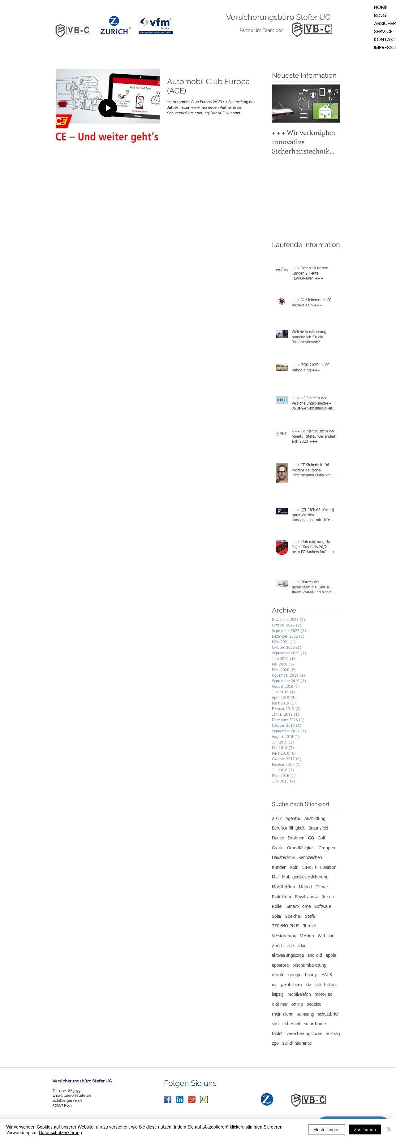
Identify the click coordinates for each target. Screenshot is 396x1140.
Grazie (277, 848)
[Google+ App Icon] (192, 1099)
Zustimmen (365, 1129)
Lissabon (328, 867)
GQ (311, 838)
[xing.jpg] (204, 1099)
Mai (275, 877)
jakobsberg (291, 985)
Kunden (279, 867)
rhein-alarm (283, 1014)
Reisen (327, 897)
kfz (308, 985)
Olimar (322, 887)
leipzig (278, 994)
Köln (294, 867)
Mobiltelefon (283, 887)
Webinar (326, 936)
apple (331, 955)
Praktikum (281, 897)
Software (322, 906)
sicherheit (291, 1024)
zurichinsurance (297, 1043)
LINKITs (309, 867)
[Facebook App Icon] (167, 1099)
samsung (305, 1014)
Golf (321, 838)
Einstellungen (326, 1129)
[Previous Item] (282, 103)
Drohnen (296, 838)
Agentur (293, 819)
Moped (305, 887)
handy (311, 975)
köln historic (326, 985)
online (297, 1004)
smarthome (315, 1024)
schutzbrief (328, 1014)
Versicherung (284, 936)
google (294, 975)
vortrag (333, 1034)
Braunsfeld (318, 828)
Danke (278, 838)
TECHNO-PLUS (285, 926)
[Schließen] (388, 1129)
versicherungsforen (304, 1034)
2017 (277, 819)
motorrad (324, 994)
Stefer (310, 916)
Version (307, 936)
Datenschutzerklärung (60, 1132)
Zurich (278, 946)
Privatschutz (306, 897)
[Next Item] (330, 103)
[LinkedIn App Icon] (179, 1099)
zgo (275, 1043)
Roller (277, 906)
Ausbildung (314, 819)
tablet (277, 1034)
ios (274, 985)
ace (290, 946)
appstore (280, 965)
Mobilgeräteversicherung (305, 877)
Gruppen (327, 848)
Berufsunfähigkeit (288, 828)
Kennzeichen (310, 858)
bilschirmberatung (309, 965)
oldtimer (280, 1004)
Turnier (309, 926)
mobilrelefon (299, 994)
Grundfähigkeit (301, 848)
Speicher (293, 916)
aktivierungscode (288, 955)
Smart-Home (298, 906)
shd (275, 1024)
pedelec (314, 1004)
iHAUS (326, 975)
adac (301, 946)
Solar (277, 916)
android (315, 955)
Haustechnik (283, 858)
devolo (278, 975)
